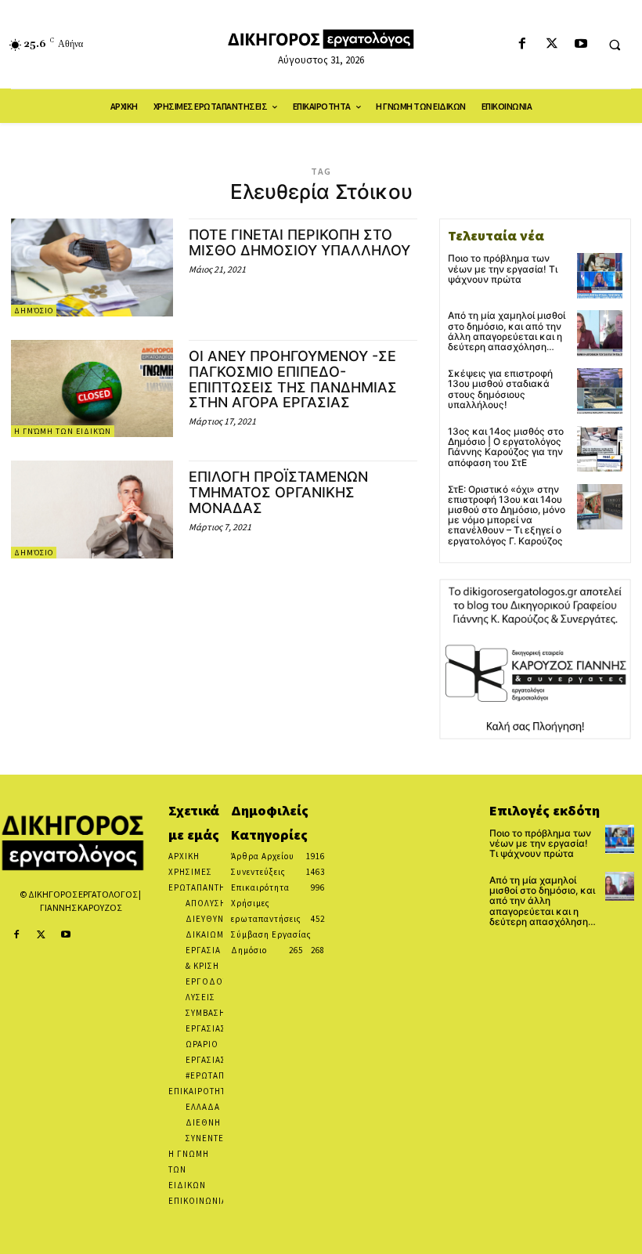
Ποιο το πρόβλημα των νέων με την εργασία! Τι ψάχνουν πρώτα (502, 268)
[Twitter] (551, 44)
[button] (614, 44)
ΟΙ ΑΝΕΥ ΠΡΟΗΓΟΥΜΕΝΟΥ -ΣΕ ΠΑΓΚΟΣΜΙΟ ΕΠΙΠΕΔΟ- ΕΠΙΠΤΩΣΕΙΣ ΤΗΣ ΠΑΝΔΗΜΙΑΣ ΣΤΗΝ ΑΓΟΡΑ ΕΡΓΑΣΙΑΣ (293, 379)
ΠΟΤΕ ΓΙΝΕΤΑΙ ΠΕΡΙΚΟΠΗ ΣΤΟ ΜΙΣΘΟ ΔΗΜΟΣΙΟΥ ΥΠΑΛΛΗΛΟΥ (299, 242)
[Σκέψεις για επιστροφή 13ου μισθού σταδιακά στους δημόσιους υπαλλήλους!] (599, 391)
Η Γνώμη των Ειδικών (62, 431)
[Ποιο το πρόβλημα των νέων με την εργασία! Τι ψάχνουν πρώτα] (599, 275)
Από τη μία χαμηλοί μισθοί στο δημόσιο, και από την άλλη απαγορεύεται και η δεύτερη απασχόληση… (506, 330)
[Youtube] (580, 44)
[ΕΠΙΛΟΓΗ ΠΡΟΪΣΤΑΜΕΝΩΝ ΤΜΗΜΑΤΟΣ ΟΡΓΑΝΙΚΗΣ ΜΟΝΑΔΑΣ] (92, 509)
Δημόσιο (33, 310)
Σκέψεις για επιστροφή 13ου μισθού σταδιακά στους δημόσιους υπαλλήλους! (500, 388)
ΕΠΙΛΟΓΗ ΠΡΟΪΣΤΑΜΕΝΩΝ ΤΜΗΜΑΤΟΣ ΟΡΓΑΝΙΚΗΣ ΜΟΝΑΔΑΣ (278, 492)
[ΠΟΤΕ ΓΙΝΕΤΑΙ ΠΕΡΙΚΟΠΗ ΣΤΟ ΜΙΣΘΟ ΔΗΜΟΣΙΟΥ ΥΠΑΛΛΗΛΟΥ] (92, 267)
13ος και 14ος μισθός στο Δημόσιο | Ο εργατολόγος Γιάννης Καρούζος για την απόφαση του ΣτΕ (506, 446)
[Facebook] (522, 44)
